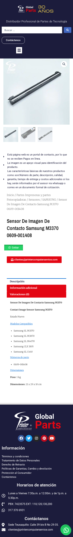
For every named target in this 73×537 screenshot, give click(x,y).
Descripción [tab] (17, 281)
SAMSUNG (49, 199)
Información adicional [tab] (23, 287)
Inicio (10, 195)
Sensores (34, 199)
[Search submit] (67, 30)
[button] (19, 50)
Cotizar (15, 247)
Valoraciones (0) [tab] (19, 294)
